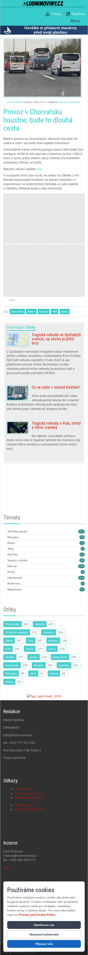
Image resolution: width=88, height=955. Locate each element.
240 (82, 537)
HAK (54, 311)
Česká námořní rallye (29, 809)
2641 (81, 577)
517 (82, 542)
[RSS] (5, 532)
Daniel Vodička (15, 101)
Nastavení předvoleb (44, 934)
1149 (81, 566)
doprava (43, 311)
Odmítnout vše (44, 925)
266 (82, 554)
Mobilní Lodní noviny (29, 797)
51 (82, 583)
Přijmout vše (44, 944)
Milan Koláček (24, 805)
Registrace (78, 14)
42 (82, 548)
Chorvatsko (17, 311)
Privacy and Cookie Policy (37, 914)
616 (82, 589)
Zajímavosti (74, 101)
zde (39, 169)
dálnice (31, 311)
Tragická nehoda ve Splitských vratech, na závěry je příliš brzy (44, 355)
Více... (7, 867)
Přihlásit (56, 14)
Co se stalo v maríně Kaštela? (44, 399)
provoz (64, 311)
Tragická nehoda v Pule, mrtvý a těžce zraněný (44, 437)
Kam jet (63, 101)
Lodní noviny (24, 789)
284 (82, 560)
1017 (81, 531)
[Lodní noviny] (42, 3)
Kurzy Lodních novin (29, 793)
